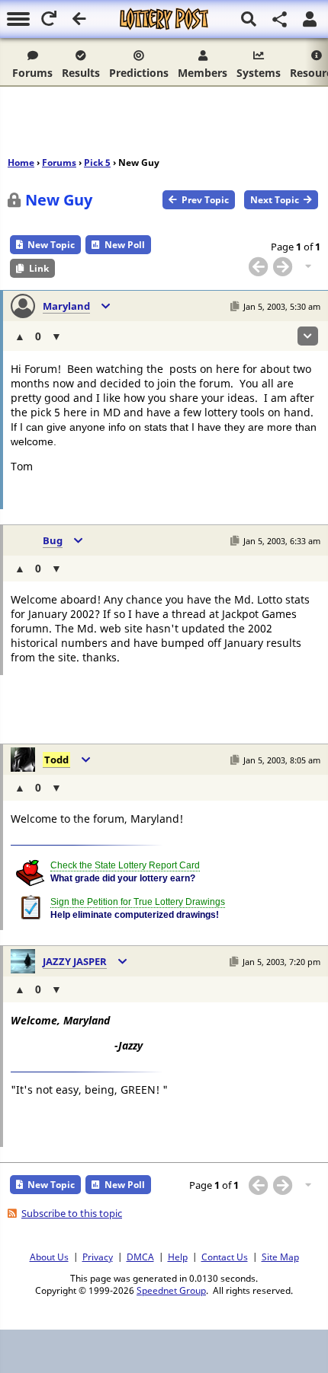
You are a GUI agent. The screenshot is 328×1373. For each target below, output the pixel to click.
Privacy (97, 1256)
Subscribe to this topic (71, 1213)
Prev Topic (205, 199)
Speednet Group (171, 1290)
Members (202, 72)
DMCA (140, 1256)
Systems (258, 72)
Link (39, 268)
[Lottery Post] (164, 19)
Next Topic (274, 199)
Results (81, 72)
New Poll (125, 244)
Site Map (280, 1256)
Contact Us (224, 1256)
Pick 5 (97, 162)
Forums (32, 72)
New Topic (51, 244)
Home (21, 162)
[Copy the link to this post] (234, 306)
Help (178, 1256)
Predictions (139, 72)
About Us (49, 1256)
